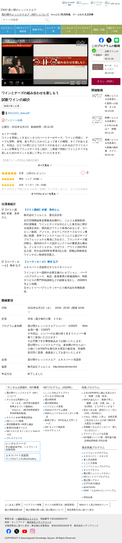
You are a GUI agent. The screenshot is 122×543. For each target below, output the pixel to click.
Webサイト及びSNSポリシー (93, 504)
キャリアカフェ (91, 470)
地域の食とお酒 (11, 106)
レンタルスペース (68, 29)
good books (89, 487)
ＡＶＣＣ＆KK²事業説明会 (19, 417)
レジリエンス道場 (54, 406)
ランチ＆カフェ (84, 29)
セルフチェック (7, 29)
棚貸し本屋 (99, 29)
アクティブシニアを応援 (96, 434)
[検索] (46, 19)
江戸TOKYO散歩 (92, 483)
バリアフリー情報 (32, 504)
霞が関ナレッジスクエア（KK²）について (25, 14)
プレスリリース (14, 438)
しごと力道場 (90, 463)
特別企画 (88, 497)
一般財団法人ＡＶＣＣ (27, 519)
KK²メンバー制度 (15, 421)
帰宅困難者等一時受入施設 (20, 424)
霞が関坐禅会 (51, 403)
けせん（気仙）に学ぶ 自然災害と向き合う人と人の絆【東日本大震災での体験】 (100, 420)
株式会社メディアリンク (39, 522)
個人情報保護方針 (14, 509)
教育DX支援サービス (17, 427)
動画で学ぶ (38, 29)
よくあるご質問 (12, 504)
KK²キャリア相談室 (23, 29)
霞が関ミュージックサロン (97, 473)
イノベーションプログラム (97, 466)
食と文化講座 (90, 459)
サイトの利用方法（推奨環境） (60, 504)
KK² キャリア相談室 (55, 427)
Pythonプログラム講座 (56, 410)
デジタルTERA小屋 (54, 396)
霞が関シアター (91, 480)
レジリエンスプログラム (96, 452)
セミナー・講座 (53, 29)
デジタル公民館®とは (17, 399)
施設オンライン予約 (114, 29)
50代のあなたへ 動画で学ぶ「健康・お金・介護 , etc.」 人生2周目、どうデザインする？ (99, 403)
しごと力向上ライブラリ (57, 392)
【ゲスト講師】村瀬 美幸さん (41, 209)
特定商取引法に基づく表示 (80, 509)
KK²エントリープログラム (96, 476)
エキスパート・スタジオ (96, 456)
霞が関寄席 (50, 399)
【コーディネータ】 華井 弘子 (41, 261)
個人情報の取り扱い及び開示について (45, 509)
